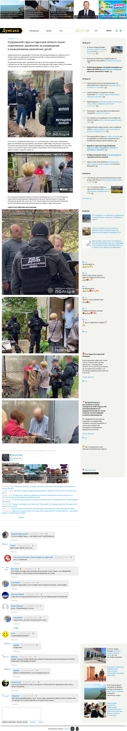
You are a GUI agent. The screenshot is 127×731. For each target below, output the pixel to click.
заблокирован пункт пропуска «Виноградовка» (103, 163)
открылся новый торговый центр (113, 653)
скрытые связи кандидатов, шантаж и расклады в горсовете (102, 149)
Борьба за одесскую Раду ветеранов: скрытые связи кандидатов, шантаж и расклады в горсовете (60, 15)
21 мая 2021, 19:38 (28, 583)
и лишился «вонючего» (104, 70)
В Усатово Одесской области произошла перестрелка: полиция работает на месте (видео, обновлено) (40, 501)
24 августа (86, 173)
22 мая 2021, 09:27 (27, 645)
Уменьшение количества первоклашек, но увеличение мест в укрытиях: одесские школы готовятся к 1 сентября (114, 709)
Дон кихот (15, 569)
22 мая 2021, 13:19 (27, 696)
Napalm (16, 645)
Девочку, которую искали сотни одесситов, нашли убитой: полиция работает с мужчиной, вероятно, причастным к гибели (40, 512)
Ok (72, 729)
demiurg (14, 657)
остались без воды (113, 136)
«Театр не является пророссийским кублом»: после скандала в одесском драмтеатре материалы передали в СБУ (106, 230)
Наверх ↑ (22, 517)
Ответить (14, 540)
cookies (66, 729)
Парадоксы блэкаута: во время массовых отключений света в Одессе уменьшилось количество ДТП (38, 487)
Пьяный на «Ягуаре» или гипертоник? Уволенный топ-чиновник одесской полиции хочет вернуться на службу (39, 505)
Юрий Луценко (92, 102)
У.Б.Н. (13, 633)
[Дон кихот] (5, 570)
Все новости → (87, 198)
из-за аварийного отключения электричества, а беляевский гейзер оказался (104, 138)
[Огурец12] (6, 696)
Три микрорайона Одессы (96, 136)
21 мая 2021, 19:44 (32, 594)
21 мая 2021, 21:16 (25, 657)
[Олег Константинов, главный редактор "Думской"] (7, 561)
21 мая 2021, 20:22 (30, 618)
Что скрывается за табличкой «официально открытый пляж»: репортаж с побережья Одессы (108, 217)
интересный (16, 682)
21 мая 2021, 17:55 (30, 569)
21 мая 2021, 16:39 (36, 534)
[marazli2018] (5, 587)
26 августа (86, 43)
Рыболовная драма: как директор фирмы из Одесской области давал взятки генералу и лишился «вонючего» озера (12, 15)
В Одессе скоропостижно (97, 155)
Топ (61, 31)
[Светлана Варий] (5, 598)
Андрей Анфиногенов (19, 534)
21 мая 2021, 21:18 (61, 557)
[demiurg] (5, 657)
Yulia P (12, 546)
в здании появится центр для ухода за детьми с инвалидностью (103, 130)
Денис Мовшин (17, 606)
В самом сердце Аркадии (96, 47)
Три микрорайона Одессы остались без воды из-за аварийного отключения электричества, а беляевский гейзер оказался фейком (36, 14)
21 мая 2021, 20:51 (23, 633)
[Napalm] (7, 644)
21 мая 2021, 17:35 (23, 546)
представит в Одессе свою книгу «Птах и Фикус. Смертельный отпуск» (104, 103)
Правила (32, 722)
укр (96, 30)
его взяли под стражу (113, 61)
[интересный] (5, 686)
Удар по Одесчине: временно (98, 162)
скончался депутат (114, 155)
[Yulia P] (5, 544)
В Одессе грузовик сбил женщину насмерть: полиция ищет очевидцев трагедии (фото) (34, 479)
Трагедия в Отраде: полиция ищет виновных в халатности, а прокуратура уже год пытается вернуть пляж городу (13, 479)
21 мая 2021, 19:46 (31, 606)
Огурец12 (15, 696)
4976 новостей (14, 458)
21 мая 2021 (11, 38)
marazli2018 (15, 583)
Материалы (34, 31)
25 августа (86, 79)
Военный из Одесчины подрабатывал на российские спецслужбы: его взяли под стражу (115, 671)
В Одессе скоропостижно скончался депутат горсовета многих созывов (86, 17)
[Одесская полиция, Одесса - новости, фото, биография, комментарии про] (5, 461)
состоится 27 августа (102, 113)
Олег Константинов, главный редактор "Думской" (33, 557)
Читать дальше (88, 377)
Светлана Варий (17, 594)
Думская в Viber (90, 470)
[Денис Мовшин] (5, 610)
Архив (48, 31)
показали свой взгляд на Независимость (99, 190)
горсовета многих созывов (97, 157)
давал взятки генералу (111, 69)
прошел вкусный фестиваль (112, 180)
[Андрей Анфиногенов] (5, 538)
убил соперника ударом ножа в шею (104, 121)
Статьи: (86, 210)
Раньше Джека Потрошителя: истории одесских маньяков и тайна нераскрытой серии (43, 508)
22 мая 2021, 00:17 (29, 682)
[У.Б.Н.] (5, 637)
